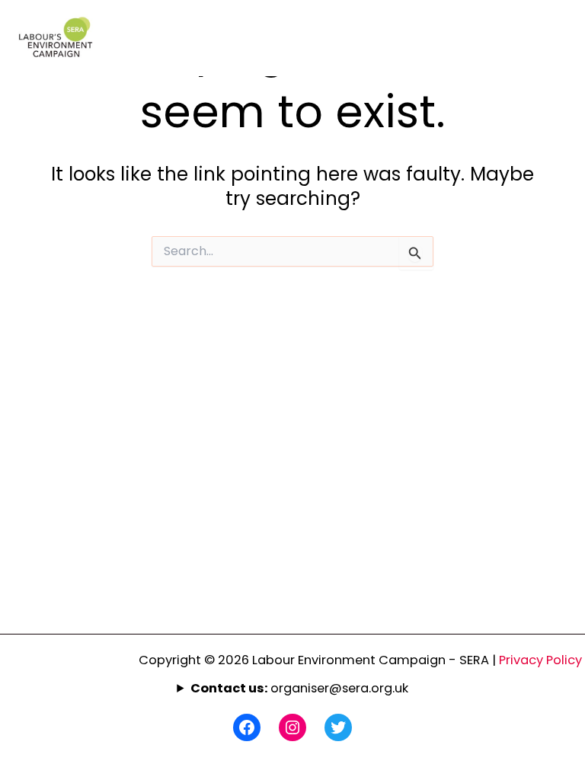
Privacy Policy (542, 660)
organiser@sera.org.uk (299, 688)
